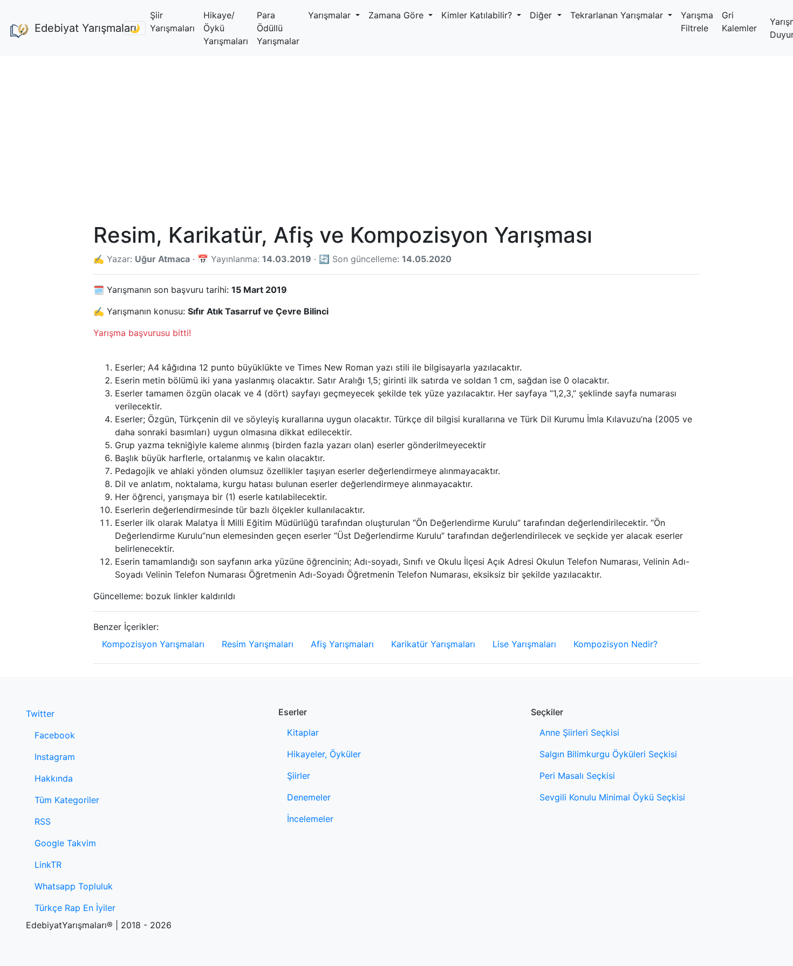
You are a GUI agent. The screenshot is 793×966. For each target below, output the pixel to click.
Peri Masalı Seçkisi (577, 775)
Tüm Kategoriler (67, 799)
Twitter (40, 713)
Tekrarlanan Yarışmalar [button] (618, 15)
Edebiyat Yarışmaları (75, 28)
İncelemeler (310, 818)
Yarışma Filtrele (697, 21)
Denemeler (309, 797)
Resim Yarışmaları (257, 644)
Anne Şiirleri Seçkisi (579, 732)
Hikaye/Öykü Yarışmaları (225, 28)
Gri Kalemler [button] (739, 21)
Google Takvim (65, 843)
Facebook (55, 735)
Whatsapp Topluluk (74, 886)
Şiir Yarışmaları (172, 21)
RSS (43, 821)
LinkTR (48, 864)
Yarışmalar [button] (330, 15)
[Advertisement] (396, 137)
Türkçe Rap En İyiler (75, 907)
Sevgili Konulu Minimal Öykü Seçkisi (612, 797)
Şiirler (298, 775)
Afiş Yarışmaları (342, 644)
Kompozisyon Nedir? (615, 644)
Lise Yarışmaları (524, 644)
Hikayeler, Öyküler (324, 754)
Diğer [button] (542, 15)
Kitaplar (303, 732)
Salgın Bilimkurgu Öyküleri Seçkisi (608, 754)
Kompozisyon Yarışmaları (153, 644)
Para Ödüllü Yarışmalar (278, 28)
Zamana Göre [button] (397, 15)
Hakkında (54, 778)
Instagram (55, 756)
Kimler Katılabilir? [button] (478, 15)
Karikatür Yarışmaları (433, 644)
